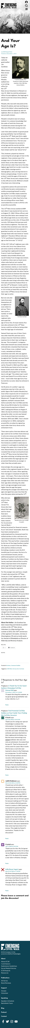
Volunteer (4, 993)
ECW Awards (5, 970)
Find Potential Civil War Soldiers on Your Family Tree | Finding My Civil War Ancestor (14, 713)
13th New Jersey (11, 668)
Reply (7, 704)
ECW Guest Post (7, 51)
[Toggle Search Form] (26, 5)
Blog (2, 1008)
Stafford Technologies (14, 954)
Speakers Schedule (7, 1001)
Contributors (5, 964)
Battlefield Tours (7, 1003)
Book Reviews (6, 983)
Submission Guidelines (9, 966)
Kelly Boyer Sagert (11, 869)
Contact (4, 1016)
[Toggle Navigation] (26, 9)
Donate (3, 991)
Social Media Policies (8, 968)
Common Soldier (15, 665)
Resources (4, 973)
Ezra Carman (20, 668)
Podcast (4, 1012)
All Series (4, 981)
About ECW (5, 961)
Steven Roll (9, 690)
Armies (8, 665)
